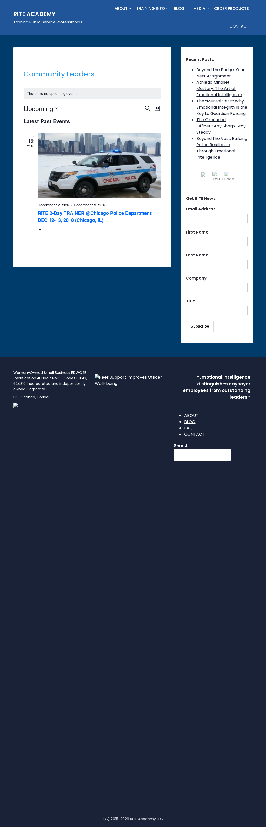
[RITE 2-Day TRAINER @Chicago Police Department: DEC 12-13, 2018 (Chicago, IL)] (99, 165)
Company (196, 278)
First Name (197, 232)
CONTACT (239, 26)
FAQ (188, 428)
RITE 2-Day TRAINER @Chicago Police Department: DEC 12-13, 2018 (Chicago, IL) (95, 216)
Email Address (201, 209)
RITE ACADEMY (34, 14)
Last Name (197, 255)
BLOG (179, 8)
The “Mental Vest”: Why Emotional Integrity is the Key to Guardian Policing (221, 107)
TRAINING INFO (150, 8)
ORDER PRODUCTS (231, 8)
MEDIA (199, 8)
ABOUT (121, 8)
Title (190, 301)
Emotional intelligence (224, 377)
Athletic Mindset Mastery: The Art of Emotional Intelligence (219, 88)
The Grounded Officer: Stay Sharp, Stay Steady (221, 126)
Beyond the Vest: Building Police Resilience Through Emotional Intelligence (221, 147)
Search (181, 446)
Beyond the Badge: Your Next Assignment (220, 73)
